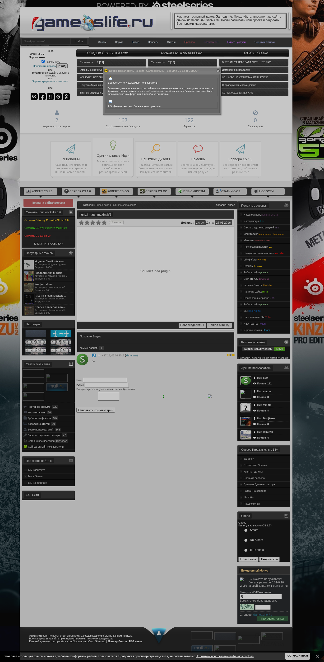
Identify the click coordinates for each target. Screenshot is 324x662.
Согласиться (297, 655)
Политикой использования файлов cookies (225, 656)
